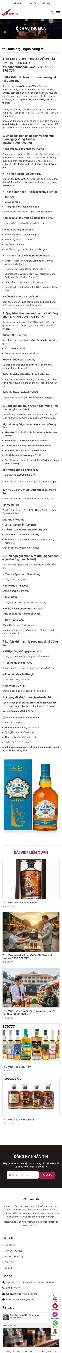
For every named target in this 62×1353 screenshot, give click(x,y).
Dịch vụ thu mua (13, 1250)
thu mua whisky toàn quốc (19, 902)
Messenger (55, 1318)
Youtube (55, 1310)
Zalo (55, 1301)
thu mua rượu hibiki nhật (18, 1119)
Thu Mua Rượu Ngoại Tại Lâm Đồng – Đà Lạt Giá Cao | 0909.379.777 (28, 1012)
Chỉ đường (55, 1335)
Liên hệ (46, 3)
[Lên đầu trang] (55, 1345)
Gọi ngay (55, 1327)
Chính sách (10, 1262)
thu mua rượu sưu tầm (16, 1066)
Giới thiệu (17, 3)
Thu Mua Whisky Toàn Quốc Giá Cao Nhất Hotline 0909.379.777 (27, 957)
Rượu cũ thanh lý (13, 1256)
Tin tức (32, 3)
